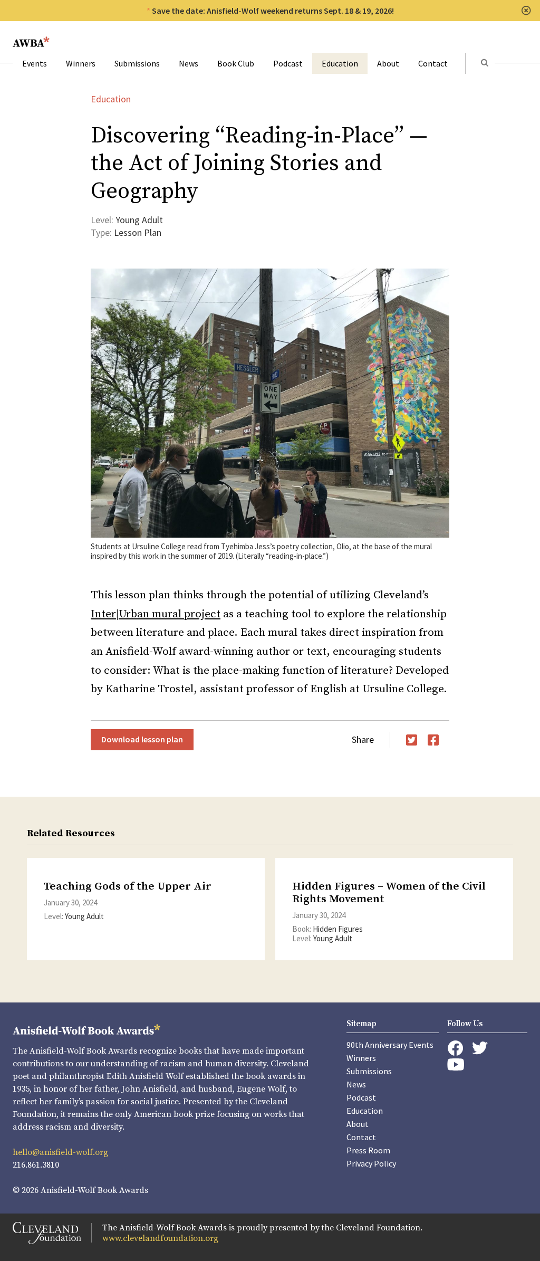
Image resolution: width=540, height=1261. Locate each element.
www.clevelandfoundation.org (160, 1238)
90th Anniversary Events (389, 1044)
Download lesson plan (142, 739)
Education (340, 63)
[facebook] (455, 1048)
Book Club (235, 63)
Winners (80, 63)
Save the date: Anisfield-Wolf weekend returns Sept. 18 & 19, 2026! (273, 10)
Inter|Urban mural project (155, 614)
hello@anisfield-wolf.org (60, 1152)
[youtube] (455, 1064)
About (388, 63)
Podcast (288, 63)
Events (34, 63)
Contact (433, 63)
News (188, 63)
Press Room (368, 1150)
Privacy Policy (371, 1163)
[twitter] (480, 1048)
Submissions (137, 63)
